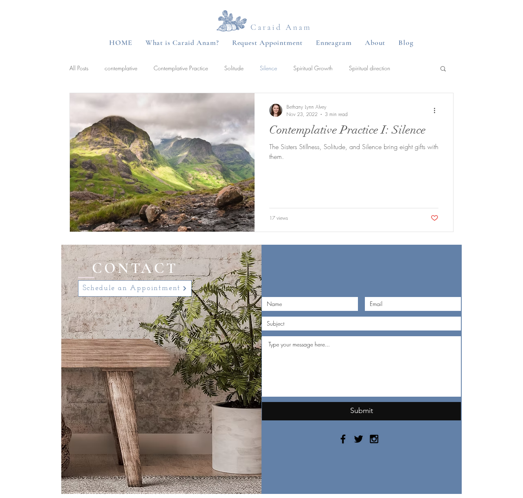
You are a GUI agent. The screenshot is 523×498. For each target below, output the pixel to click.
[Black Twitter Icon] (358, 439)
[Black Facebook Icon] (343, 439)
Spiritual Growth (313, 68)
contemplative (121, 68)
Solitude (234, 68)
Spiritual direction (369, 68)
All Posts (78, 68)
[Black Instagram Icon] (374, 439)
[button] (443, 69)
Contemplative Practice (181, 68)
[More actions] (437, 110)
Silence (268, 68)
